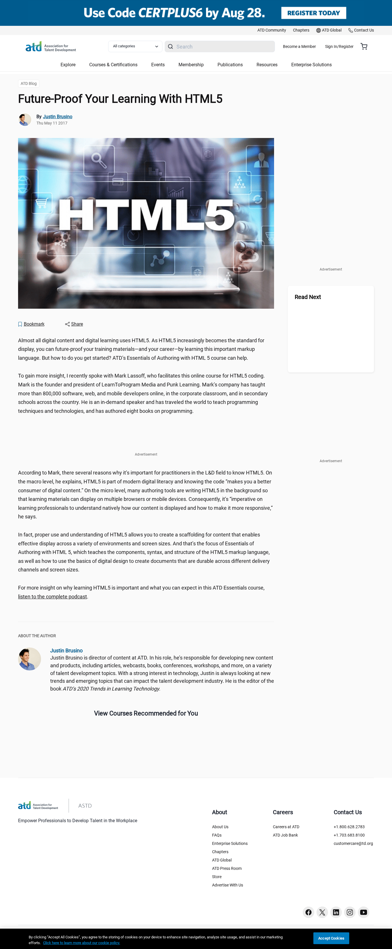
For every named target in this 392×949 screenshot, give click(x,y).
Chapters (220, 851)
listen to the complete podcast (52, 597)
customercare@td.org (353, 843)
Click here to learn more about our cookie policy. (81, 943)
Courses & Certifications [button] (113, 64)
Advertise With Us (227, 885)
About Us (220, 826)
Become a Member (299, 46)
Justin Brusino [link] (57, 116)
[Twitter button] (322, 912)
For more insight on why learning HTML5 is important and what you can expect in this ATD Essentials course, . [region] (141, 592)
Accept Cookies (331, 938)
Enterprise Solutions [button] (311, 64)
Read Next (308, 296)
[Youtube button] (363, 912)
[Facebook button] (308, 912)
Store (217, 876)
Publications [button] (230, 64)
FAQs (217, 835)
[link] (271, 30)
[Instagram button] (350, 912)
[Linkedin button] (336, 912)
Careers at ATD (286, 826)
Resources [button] (267, 64)
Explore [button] (68, 64)
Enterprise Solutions (230, 843)
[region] (196, 939)
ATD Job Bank (285, 835)
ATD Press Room (227, 868)
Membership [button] (191, 64)
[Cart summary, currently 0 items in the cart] (366, 46)
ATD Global (222, 860)
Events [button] (158, 64)
